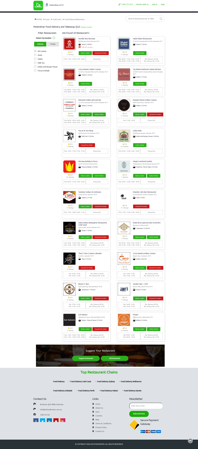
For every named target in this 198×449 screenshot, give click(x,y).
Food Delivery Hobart (109, 391)
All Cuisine (42, 51)
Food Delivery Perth (86, 391)
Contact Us (99, 431)
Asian (40, 55)
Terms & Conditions (103, 423)
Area (97, 412)
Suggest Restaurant (86, 358)
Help (163, 4)
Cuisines (98, 416)
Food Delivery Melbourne (131, 381)
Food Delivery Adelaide (62, 391)
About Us (99, 408)
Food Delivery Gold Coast (80, 381)
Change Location (86, 27)
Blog (97, 420)
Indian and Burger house (48, 67)
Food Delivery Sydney (106, 381)
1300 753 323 (127, 4)
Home (97, 404)
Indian (40, 59)
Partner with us (142, 4)
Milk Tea (41, 63)
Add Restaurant (114, 358)
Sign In (154, 4)
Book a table (85, 53)
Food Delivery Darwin (132, 391)
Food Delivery (59, 381)
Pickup (52, 44)
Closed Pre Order (100, 53)
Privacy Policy (101, 427)
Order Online (139, 53)
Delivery (40, 44)
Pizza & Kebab (43, 71)
